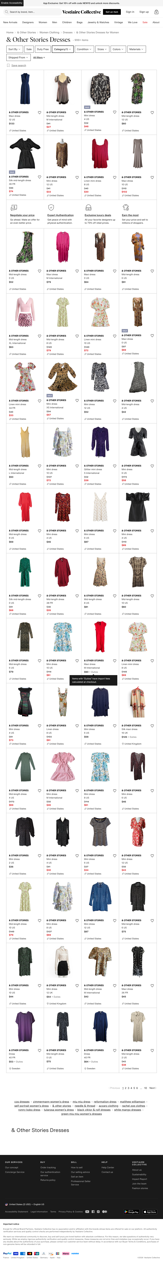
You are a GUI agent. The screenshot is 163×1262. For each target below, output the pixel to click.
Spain (52, 1257)
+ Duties (93, 672)
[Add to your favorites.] (39, 113)
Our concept (11, 1167)
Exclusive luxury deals (98, 215)
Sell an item (112, 11)
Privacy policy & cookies (71, 1211)
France (6, 1257)
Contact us (107, 1172)
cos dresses (21, 1102)
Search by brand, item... (22, 11)
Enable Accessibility (11, 3)
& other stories (61, 1106)
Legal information (39, 1211)
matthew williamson (132, 1102)
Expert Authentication (60, 215)
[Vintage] (125, 22)
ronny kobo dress (29, 1110)
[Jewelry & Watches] (111, 22)
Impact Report (139, 1179)
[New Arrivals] (19, 22)
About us (137, 1170)
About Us (158, 22)
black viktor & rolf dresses (94, 1110)
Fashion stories (140, 1188)
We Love (133, 22)
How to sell (76, 1167)
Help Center (108, 1167)
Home (9, 32)
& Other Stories (26, 32)
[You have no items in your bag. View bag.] (156, 12)
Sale (145, 22)
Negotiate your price (22, 215)
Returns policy (47, 1180)
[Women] (49, 22)
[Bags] (85, 22)
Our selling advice (80, 1172)
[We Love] (140, 22)
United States (32, 1257)
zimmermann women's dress (51, 1102)
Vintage (118, 22)
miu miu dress (81, 1102)
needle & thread (85, 1106)
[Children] (74, 22)
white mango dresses (127, 1110)
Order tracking (48, 1167)
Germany (44, 1257)
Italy (58, 1257)
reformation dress (105, 1102)
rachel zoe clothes (133, 1106)
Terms (53, 1211)
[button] (156, 12)
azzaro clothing (108, 1106)
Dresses (68, 32)
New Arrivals (10, 22)
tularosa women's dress (59, 1110)
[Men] (59, 22)
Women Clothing (49, 32)
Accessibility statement (16, 1211)
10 (145, 1088)
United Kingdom (18, 1257)
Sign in (130, 11)
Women (43, 22)
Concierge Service (14, 1172)
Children (67, 22)
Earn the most (130, 215)
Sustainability (139, 1174)
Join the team (139, 1183)
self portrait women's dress (31, 1106)
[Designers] (36, 22)
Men (54, 22)
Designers (28, 22)
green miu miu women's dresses (81, 1114)
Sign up (144, 11)
